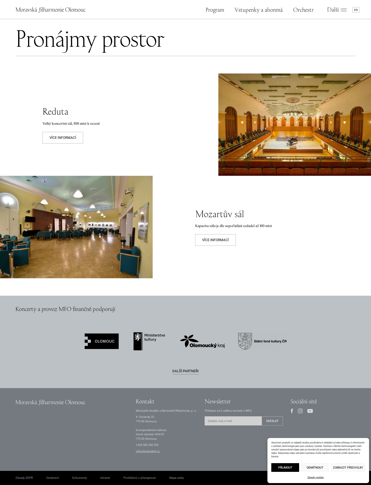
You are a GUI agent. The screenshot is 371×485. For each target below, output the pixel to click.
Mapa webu (176, 478)
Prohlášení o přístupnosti (139, 478)
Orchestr (303, 9)
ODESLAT (272, 421)
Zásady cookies (315, 477)
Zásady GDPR (24, 478)
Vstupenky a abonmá (259, 9)
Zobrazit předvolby (348, 467)
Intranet (105, 478)
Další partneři (185, 371)
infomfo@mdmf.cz (148, 451)
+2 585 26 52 (147, 445)
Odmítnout (315, 467)
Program (215, 9)
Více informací (62, 138)
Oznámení (52, 478)
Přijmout (285, 467)
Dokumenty (79, 478)
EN (356, 9)
